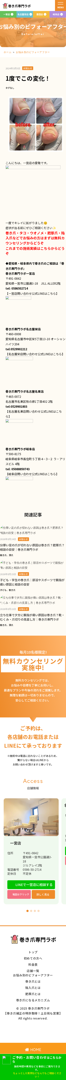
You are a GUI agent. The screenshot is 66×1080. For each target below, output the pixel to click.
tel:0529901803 (16, 406)
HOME (35, 1049)
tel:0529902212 (16, 349)
